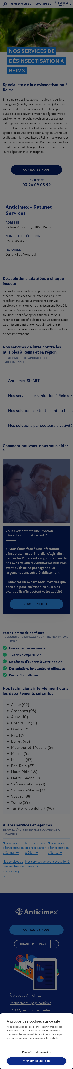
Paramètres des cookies (36, 1052)
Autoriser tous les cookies (36, 1061)
